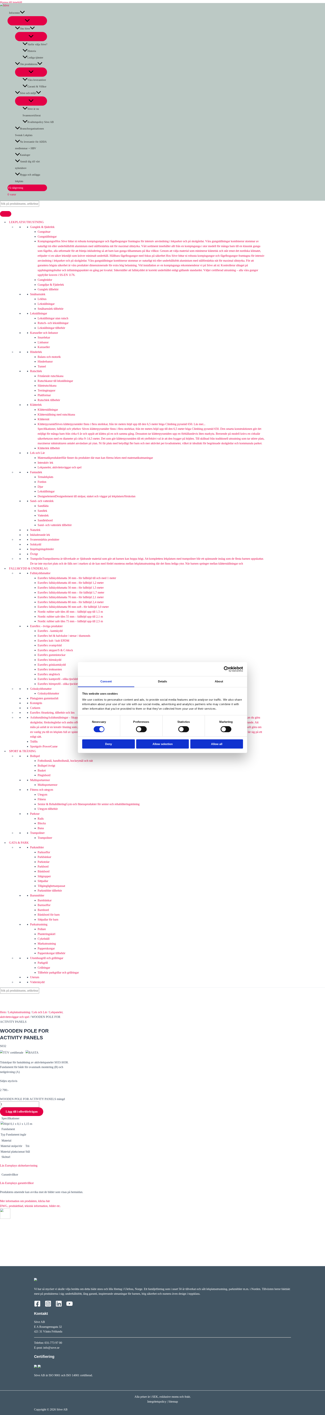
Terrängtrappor (46, 390)
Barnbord (43, 910)
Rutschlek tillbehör (49, 400)
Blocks (42, 823)
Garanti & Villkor (36, 86)
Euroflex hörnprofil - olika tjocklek (58, 683)
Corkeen (35, 707)
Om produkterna (28, 64)
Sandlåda (43, 505)
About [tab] (219, 681)
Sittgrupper (44, 876)
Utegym (42, 794)
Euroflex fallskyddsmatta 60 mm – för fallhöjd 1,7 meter (71, 592)
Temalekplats (45, 476)
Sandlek (42, 510)
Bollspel (35, 756)
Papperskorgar (46, 948)
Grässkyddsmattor (41, 688)
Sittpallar (43, 881)
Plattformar (44, 395)
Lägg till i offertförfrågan (22, 1111)
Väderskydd (37, 982)
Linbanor (43, 342)
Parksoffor (44, 852)
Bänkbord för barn (49, 914)
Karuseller (44, 347)
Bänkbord (43, 871)
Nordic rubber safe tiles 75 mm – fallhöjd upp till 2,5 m (70, 621)
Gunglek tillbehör (48, 289)
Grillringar (44, 967)
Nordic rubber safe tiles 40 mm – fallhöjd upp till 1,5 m (70, 611)
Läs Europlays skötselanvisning (18, 1165)
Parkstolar (43, 861)
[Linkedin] (58, 1305)
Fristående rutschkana (50, 376)
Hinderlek (36, 352)
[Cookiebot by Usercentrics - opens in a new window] (226, 669)
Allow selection (163, 744)
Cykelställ (43, 938)
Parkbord (43, 866)
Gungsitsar (44, 231)
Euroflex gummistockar (51, 654)
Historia (31, 51)
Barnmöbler (37, 895)
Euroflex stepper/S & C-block (55, 650)
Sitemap (173, 1401)
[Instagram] (48, 1305)
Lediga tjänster (35, 57)
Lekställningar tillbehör (51, 327)
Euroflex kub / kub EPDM (53, 640)
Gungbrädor (45, 279)
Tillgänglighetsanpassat (51, 885)
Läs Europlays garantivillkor (17, 1183)
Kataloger (25, 155)
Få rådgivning (15, 187)
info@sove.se (51, 1347)
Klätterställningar (48, 409)
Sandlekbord (45, 520)
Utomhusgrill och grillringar (46, 958)
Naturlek (35, 529)
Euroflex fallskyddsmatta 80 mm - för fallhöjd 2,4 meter (71, 602)
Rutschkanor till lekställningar (55, 380)
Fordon (42, 481)
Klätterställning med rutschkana (56, 414)
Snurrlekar (44, 337)
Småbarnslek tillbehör (50, 308)
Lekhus (42, 299)
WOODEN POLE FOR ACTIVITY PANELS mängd (32, 1099)
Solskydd (35, 544)
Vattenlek (43, 515)
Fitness (42, 799)
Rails (41, 818)
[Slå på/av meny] (27, 20)
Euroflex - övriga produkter (46, 626)
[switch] (141, 729)
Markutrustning (47, 943)
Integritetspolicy (156, 1401)
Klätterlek (36, 404)
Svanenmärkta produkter (44, 539)
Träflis (34, 741)
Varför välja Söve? (37, 44)
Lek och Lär (37, 452)
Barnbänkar (45, 900)
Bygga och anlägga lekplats (27, 178)
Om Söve (25, 28)
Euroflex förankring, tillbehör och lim (52, 712)
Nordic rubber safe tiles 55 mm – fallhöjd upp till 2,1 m (70, 616)
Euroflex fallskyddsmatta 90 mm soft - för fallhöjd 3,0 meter (73, 606)
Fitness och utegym (41, 789)
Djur (40, 486)
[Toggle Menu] (5, 214)
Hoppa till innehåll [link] (11, 2)
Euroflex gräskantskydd (52, 664)
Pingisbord (44, 775)
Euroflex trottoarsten (50, 669)
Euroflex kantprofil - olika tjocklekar (59, 679)
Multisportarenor (40, 780)
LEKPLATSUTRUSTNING (26, 222)
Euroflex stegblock (49, 674)
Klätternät (43, 419)
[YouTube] (69, 1305)
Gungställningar (47, 236)
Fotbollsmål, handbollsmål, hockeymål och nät (65, 760)
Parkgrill (43, 962)
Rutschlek (36, 371)
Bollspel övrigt (46, 765)
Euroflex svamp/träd (50, 645)
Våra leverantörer (36, 80)
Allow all (216, 744)
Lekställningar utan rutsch (53, 318)
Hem (3, 1012)
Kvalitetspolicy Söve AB (40, 122)
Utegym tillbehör (48, 808)
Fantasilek (36, 472)
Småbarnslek (37, 294)
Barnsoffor (44, 905)
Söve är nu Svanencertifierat (32, 112)
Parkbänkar (44, 857)
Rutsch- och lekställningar (53, 323)
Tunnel (42, 366)
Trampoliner (37, 832)
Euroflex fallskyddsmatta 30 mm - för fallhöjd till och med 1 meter (77, 578)
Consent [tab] (106, 681)
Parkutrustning (38, 924)
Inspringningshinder (42, 549)
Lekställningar (46, 303)
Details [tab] (162, 681)
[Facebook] (37, 1305)
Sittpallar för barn (48, 919)
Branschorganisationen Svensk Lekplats (29, 132)
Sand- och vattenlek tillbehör (55, 525)
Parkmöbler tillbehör (50, 890)
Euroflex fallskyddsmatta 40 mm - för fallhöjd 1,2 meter (71, 582)
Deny (108, 744)
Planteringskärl (46, 934)
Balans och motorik (49, 356)
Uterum (34, 977)
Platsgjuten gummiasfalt (44, 698)
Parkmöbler (37, 847)
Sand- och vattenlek (42, 501)
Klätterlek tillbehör (49, 448)
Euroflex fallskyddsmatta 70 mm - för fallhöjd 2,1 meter (71, 597)
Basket (42, 770)
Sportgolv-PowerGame (44, 746)
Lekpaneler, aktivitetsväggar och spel (59, 467)
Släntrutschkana (47, 385)
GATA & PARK (18, 842)
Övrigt (34, 554)
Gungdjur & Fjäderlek (51, 284)
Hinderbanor (45, 361)
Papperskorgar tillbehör (51, 953)
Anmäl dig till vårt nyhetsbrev (27, 165)
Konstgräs (36, 703)
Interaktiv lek (45, 462)
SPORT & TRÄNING (22, 751)
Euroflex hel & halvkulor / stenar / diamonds (64, 635)
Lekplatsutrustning (19, 1012)
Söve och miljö (28, 93)
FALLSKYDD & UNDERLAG (28, 568)
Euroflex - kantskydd (50, 630)
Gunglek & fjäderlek (42, 227)
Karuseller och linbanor (44, 332)
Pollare (42, 929)
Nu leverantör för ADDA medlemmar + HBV (30, 145)
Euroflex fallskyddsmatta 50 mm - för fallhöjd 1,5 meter (71, 587)
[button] (22, 13)
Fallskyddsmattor (40, 573)
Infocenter (14, 12)
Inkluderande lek (40, 534)
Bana (41, 828)
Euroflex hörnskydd (49, 659)
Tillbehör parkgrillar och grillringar (58, 972)
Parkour (34, 813)
